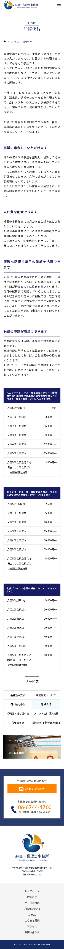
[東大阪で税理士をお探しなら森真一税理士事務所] (21, 5)
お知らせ (32, 897)
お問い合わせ (35, 789)
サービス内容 (32, 903)
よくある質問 (32, 920)
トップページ (32, 891)
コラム (32, 914)
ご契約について (32, 908)
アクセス (32, 926)
